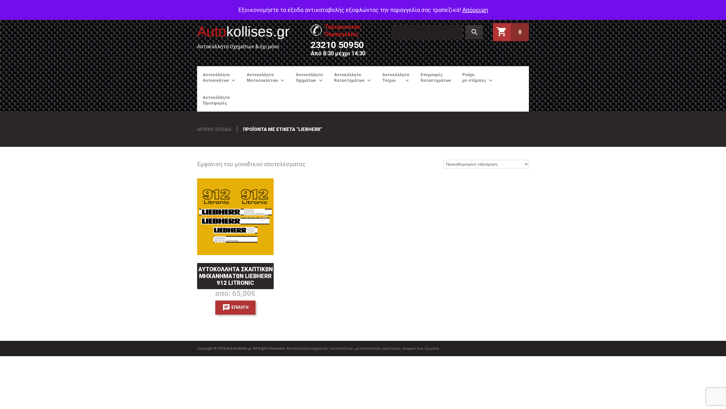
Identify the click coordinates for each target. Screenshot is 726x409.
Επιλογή (239, 307)
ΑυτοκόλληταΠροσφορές (216, 100)
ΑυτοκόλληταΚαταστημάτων (346, 77)
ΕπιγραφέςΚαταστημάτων (436, 77)
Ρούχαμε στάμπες (471, 77)
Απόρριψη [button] (475, 10)
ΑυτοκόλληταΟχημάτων (306, 77)
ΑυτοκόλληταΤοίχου (393, 77)
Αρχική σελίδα (214, 129)
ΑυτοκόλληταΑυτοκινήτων (213, 77)
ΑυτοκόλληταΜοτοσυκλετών (259, 77)
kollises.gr (243, 31)
